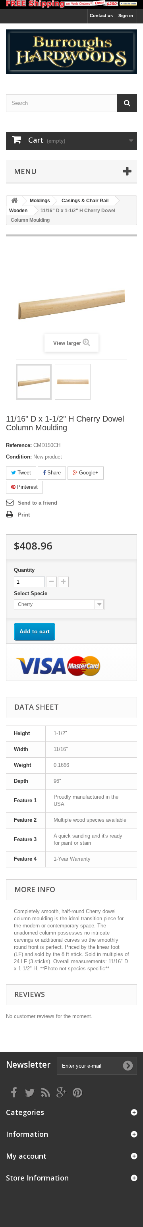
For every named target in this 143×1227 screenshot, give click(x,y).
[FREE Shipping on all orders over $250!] (71, 4)
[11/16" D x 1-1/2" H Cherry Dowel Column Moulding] (33, 381)
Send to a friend (37, 503)
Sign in (125, 15)
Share (53, 473)
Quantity (24, 570)
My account (26, 1156)
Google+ (88, 473)
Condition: (19, 457)
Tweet (23, 473)
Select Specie (31, 593)
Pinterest (26, 487)
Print (24, 515)
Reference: (19, 445)
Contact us (101, 15)
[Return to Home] (14, 201)
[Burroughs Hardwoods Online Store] (71, 51)
